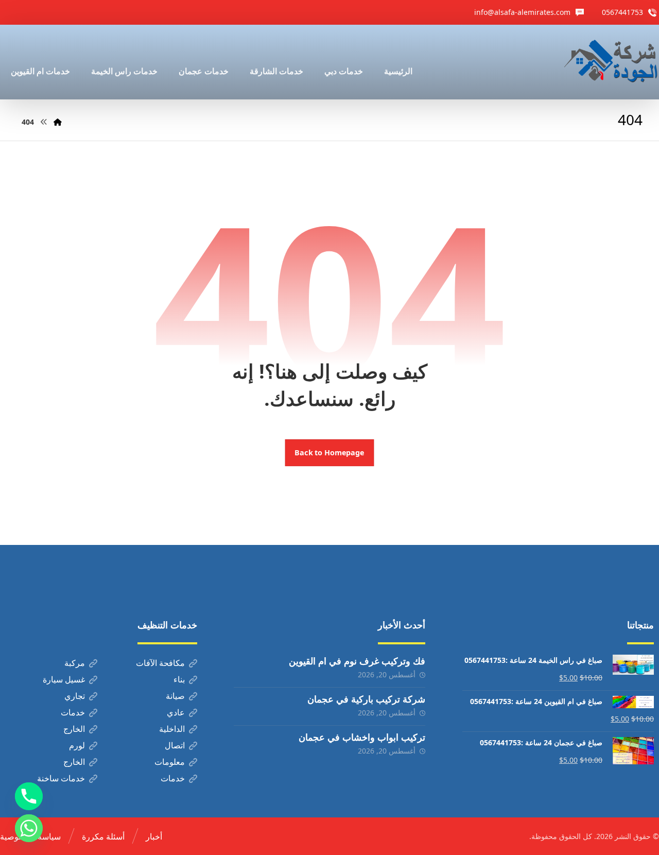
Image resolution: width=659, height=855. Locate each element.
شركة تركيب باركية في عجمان (366, 699)
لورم (77, 745)
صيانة (175, 696)
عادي (176, 712)
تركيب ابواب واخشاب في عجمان (362, 737)
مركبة (74, 663)
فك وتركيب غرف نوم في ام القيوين (357, 661)
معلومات (169, 761)
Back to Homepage (330, 453)
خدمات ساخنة (61, 778)
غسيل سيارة (64, 679)
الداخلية (172, 728)
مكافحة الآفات (160, 663)
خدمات (73, 712)
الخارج (74, 728)
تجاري (74, 696)
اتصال (175, 745)
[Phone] (29, 796)
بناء (179, 679)
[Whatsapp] (29, 828)
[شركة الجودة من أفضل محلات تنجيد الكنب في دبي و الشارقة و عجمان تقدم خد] (611, 62)
